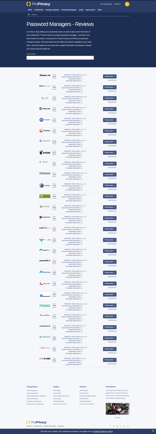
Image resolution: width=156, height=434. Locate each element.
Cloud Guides (57, 393)
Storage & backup (52, 10)
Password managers (69, 10)
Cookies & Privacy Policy (103, 431)
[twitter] (113, 426)
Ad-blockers (38, 10)
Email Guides (57, 398)
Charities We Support (49, 426)
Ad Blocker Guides (58, 401)
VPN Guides (57, 390)
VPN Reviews (84, 390)
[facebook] (110, 426)
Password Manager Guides (61, 396)
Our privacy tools (106, 4)
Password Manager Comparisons (36, 396)
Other (100, 10)
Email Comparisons (32, 398)
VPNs (30, 10)
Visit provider (109, 76)
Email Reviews (84, 398)
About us (117, 4)
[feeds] (128, 426)
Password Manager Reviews (88, 396)
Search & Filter (31, 54)
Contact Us (60, 426)
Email (81, 10)
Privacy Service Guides (60, 404)
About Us (29, 426)
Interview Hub (37, 426)
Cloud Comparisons (32, 393)
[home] (28, 14)
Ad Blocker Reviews (85, 401)
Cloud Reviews (84, 393)
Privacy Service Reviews (87, 404)
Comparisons (32, 387)
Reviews (83, 387)
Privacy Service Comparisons (35, 404)
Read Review (112, 80)
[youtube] (117, 426)
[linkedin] (124, 426)
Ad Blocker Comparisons (34, 401)
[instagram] (121, 426)
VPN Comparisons (32, 390)
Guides (56, 387)
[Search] (127, 4)
